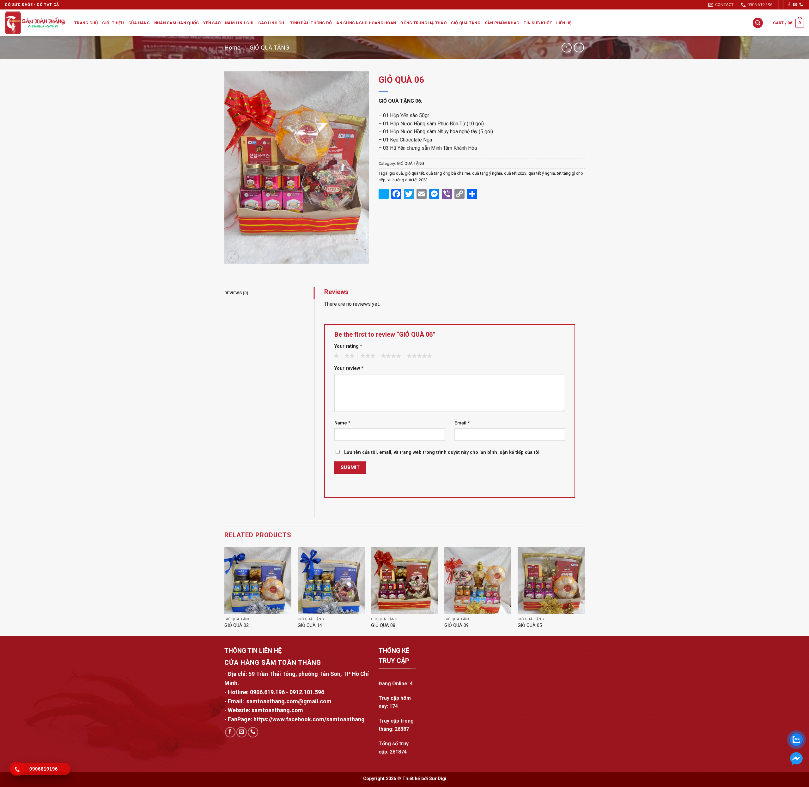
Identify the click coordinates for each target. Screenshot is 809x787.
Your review (348, 368)
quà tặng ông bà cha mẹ (448, 173)
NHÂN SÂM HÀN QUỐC (176, 23)
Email (462, 423)
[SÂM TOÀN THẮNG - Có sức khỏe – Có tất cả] (35, 22)
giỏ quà (396, 173)
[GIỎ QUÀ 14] (331, 580)
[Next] (584, 590)
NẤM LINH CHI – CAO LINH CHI (255, 23)
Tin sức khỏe (538, 23)
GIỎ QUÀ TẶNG (465, 23)
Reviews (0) (236, 293)
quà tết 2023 (515, 173)
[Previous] (224, 590)
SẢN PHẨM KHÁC (502, 23)
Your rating (348, 346)
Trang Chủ (86, 23)
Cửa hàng (139, 23)
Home (232, 47)
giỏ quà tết (414, 173)
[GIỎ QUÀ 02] (257, 580)
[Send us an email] (795, 5)
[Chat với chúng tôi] (796, 758)
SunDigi (437, 778)
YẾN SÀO (212, 23)
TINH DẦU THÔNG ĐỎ (311, 23)
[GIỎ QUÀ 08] (404, 580)
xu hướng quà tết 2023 (407, 179)
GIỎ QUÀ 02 (236, 625)
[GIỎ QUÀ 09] (477, 580)
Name (342, 423)
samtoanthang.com (276, 710)
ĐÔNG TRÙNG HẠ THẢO (423, 23)
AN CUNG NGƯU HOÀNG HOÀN (366, 23)
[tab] (269, 293)
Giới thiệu (113, 23)
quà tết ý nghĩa (541, 173)
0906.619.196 (267, 692)
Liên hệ (563, 23)
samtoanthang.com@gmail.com (289, 701)
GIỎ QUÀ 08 (383, 625)
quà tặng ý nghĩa (487, 173)
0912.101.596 (306, 692)
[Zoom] (233, 256)
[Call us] (801, 5)
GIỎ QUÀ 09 (456, 625)
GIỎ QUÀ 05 (530, 625)
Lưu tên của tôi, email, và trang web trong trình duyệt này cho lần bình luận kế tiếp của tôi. (442, 452)
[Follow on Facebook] (789, 5)
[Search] (758, 23)
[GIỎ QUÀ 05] (551, 580)
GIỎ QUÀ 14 (310, 625)
